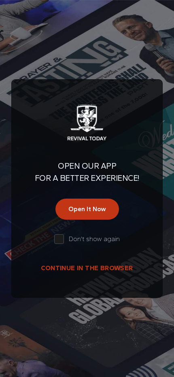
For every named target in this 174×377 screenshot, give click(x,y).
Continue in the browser (87, 268)
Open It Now (87, 209)
